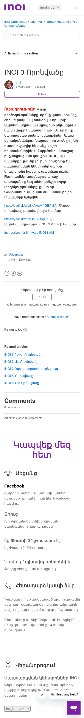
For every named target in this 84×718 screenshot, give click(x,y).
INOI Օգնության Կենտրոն (23, 21)
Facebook (7, 273)
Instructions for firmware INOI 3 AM (29, 232)
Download (25, 259)
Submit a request (58, 317)
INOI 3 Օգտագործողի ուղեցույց (31, 368)
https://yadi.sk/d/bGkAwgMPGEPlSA (30, 205)
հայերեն (48, 7)
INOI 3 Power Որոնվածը (23, 354)
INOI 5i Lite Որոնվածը (21, 383)
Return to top (13, 329)
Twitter (13, 273)
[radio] (42, 297)
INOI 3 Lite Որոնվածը (21, 361)
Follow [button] (42, 94)
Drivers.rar (16, 254)
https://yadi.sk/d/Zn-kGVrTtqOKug (28, 219)
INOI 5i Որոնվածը (18, 376)
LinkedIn (19, 273)
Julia (19, 82)
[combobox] (42, 35)
